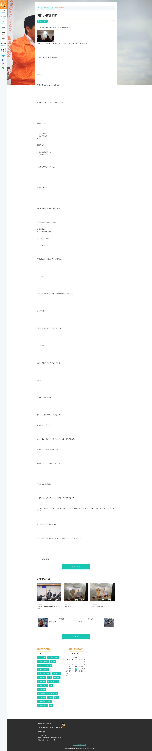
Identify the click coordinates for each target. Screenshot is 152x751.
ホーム (3, 11)
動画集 (3, 28)
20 (76, 668)
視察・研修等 (42, 705)
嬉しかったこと (53, 681)
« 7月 (66, 675)
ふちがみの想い (43, 669)
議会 (51, 705)
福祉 (56, 697)
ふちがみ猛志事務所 (79, 748)
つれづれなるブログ (44, 665)
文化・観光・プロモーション (47, 693)
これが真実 (41, 657)
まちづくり (56, 673)
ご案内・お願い (43, 661)
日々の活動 (41, 697)
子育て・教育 (42, 21)
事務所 (3, 39)
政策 (3, 22)
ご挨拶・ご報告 (53, 657)
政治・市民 (41, 689)
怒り (51, 685)
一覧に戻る (76, 637)
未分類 (50, 697)
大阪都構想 (41, 681)
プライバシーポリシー (79, 744)
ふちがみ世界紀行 (44, 673)
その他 (53, 661)
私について (3, 17)
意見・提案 (3, 44)
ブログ (3, 33)
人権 (49, 677)
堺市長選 (57, 677)
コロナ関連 (41, 677)
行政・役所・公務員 (44, 701)
